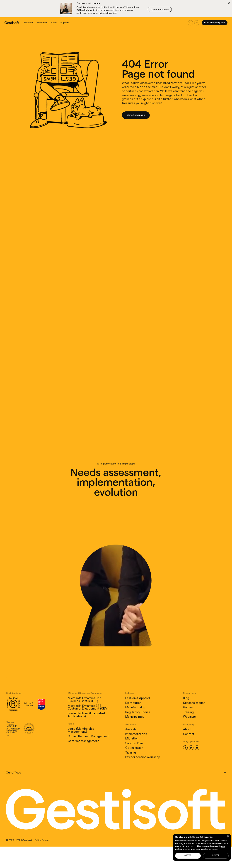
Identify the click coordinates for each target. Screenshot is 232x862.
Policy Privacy (42, 840)
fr (197, 23)
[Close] (228, 836)
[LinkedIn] (191, 747)
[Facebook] (185, 747)
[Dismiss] (229, 3)
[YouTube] (197, 747)
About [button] (54, 23)
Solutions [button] (28, 23)
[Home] (12, 22)
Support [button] (64, 23)
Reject (215, 855)
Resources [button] (42, 23)
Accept (187, 855)
